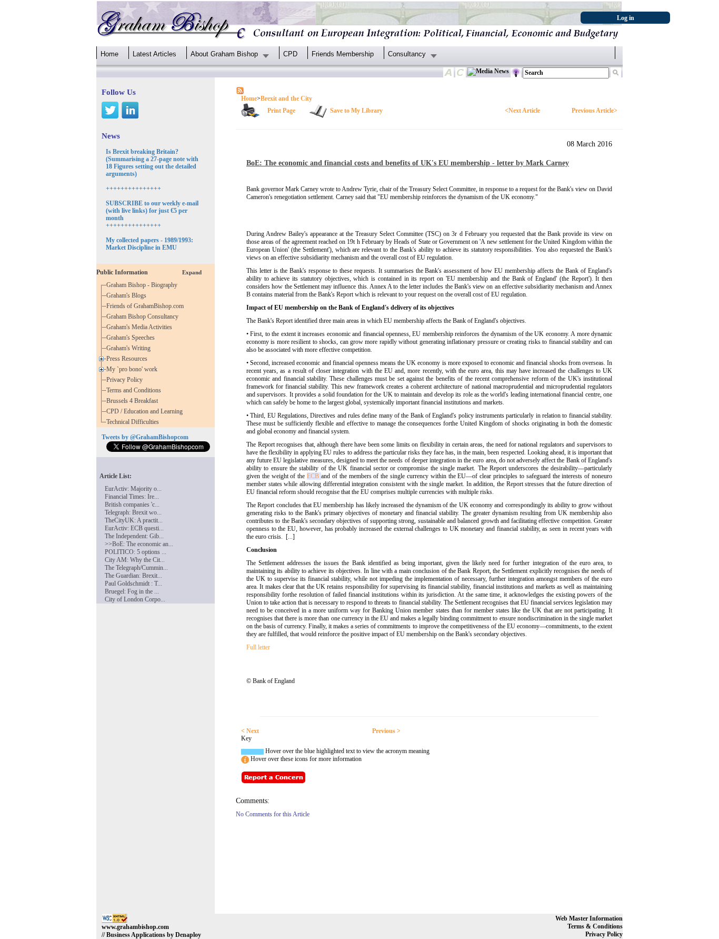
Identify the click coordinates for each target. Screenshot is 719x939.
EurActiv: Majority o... (133, 488)
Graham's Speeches (132, 337)
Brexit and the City (286, 98)
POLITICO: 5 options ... (135, 552)
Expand (192, 272)
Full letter (258, 647)
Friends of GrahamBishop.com (146, 306)
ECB (314, 476)
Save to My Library (356, 110)
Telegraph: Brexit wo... (133, 512)
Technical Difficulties (134, 422)
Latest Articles (154, 54)
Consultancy (407, 54)
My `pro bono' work (133, 369)
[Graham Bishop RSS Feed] (240, 90)
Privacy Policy (126, 379)
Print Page (281, 110)
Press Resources (128, 358)
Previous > (386, 731)
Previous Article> (594, 110)
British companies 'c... (132, 504)
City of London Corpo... (135, 599)
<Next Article (522, 110)
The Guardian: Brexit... (133, 575)
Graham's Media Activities (140, 327)
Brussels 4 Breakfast (133, 400)
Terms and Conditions (135, 390)
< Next (250, 731)
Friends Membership (343, 54)
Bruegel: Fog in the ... (132, 591)
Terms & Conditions (595, 926)
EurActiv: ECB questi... (134, 528)
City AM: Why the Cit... (135, 560)
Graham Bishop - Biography (143, 285)
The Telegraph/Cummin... (136, 567)
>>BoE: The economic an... (139, 544)
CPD (290, 54)
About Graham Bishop (224, 54)
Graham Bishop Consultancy (144, 316)
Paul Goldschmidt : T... (133, 583)
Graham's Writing (130, 348)
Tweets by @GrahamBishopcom (145, 437)
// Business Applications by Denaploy (151, 934)
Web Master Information (589, 918)
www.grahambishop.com (135, 927)
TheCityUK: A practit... (134, 520)
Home (109, 54)
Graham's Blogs (127, 295)
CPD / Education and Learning (146, 411)
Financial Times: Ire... (132, 496)
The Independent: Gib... (134, 536)
